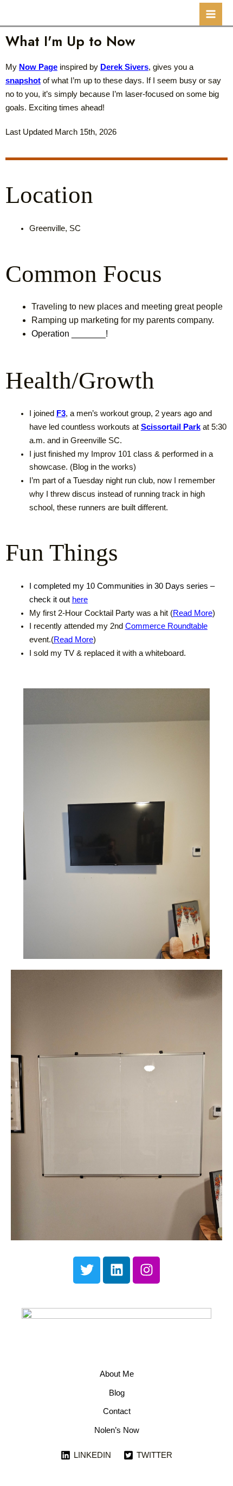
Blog (117, 1393)
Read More (192, 613)
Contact (117, 1411)
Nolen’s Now (116, 1430)
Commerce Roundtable (166, 626)
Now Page (38, 66)
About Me (117, 1374)
